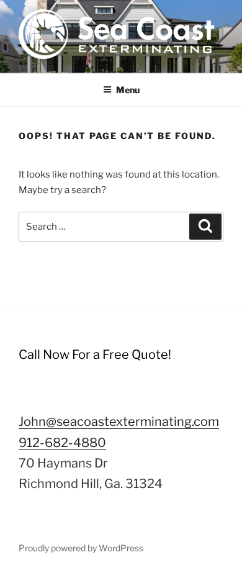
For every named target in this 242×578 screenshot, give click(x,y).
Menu (128, 89)
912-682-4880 (62, 442)
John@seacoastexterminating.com (119, 421)
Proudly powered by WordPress (81, 548)
